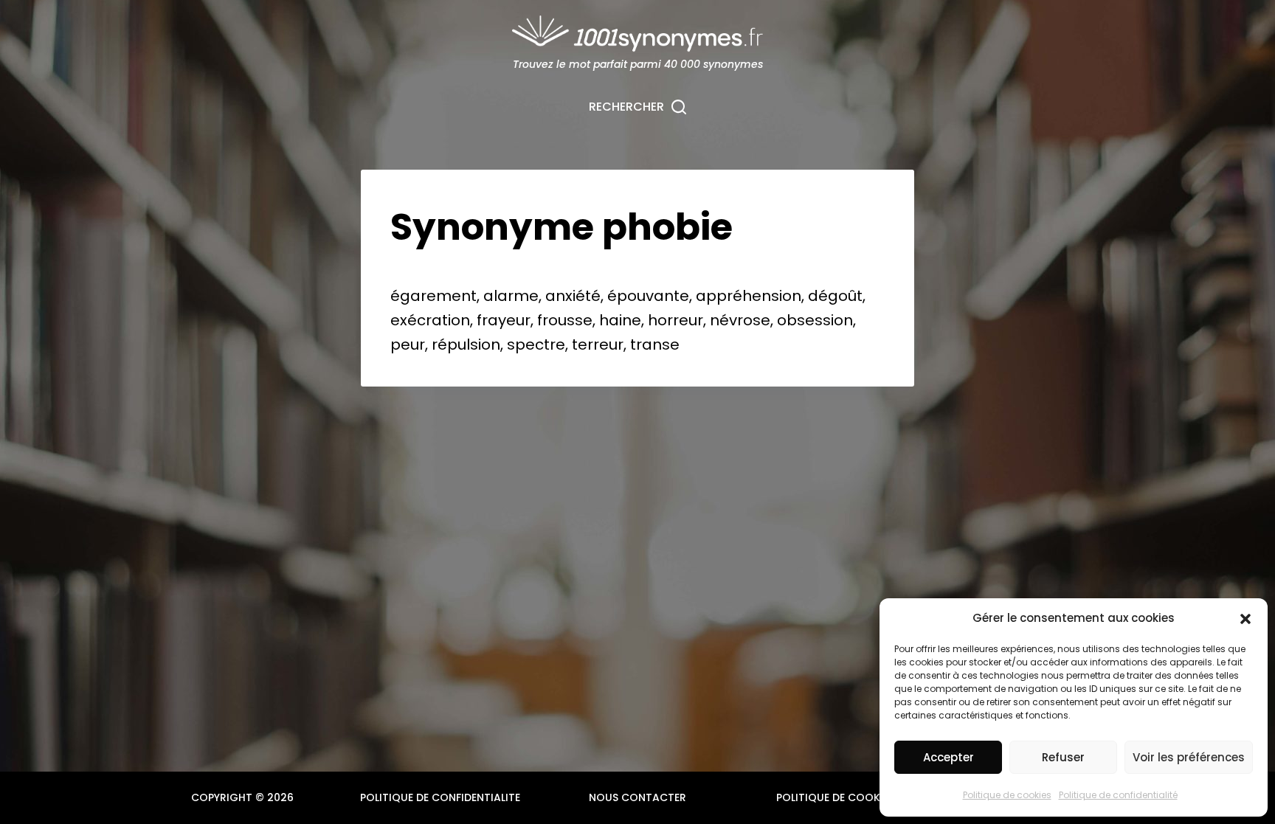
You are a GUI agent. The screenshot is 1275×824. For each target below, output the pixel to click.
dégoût (835, 295)
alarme (511, 295)
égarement (433, 295)
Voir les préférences (1189, 757)
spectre (536, 344)
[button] (1245, 619)
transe (655, 344)
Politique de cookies (1007, 795)
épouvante (648, 295)
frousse (564, 320)
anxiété (573, 295)
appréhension (748, 295)
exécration (430, 320)
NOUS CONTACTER (637, 797)
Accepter (948, 757)
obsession (815, 320)
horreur (675, 320)
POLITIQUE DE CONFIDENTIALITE (440, 797)
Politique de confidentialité (1118, 795)
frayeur (504, 320)
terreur (597, 344)
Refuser (1063, 757)
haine (620, 320)
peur (407, 344)
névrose (740, 320)
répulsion (466, 344)
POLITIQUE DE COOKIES (835, 797)
